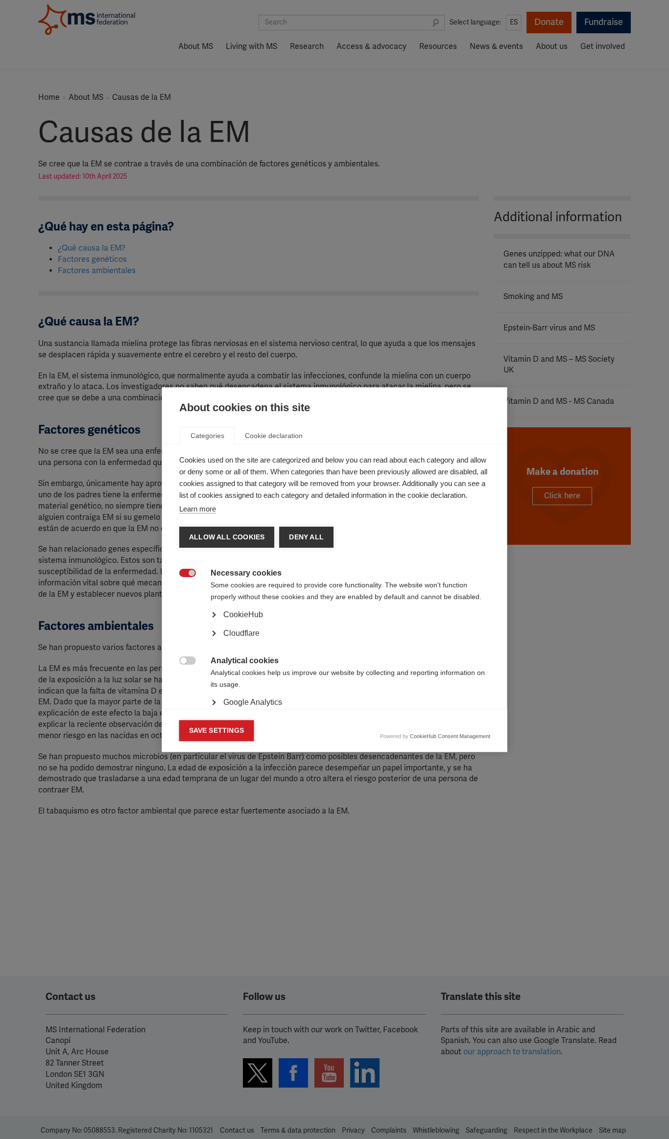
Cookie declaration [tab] (274, 436)
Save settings (216, 730)
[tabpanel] (334, 642)
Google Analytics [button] (252, 702)
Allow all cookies (226, 537)
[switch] (182, 574)
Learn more (197, 509)
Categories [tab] (207, 436)
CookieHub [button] (243, 614)
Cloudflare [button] (241, 633)
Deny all (306, 537)
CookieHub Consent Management (450, 736)
